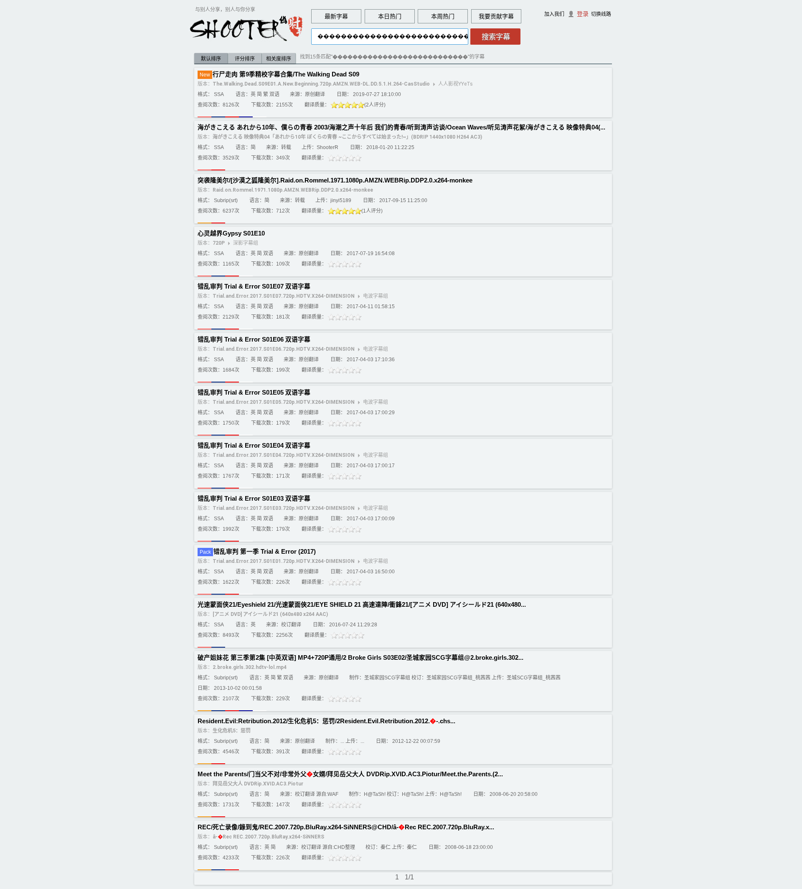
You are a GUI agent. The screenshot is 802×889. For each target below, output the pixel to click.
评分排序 (245, 59)
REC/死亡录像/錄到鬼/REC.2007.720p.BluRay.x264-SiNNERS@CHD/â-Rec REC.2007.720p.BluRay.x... (346, 827)
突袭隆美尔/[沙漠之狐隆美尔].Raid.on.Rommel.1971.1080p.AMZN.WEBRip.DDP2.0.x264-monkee (335, 180)
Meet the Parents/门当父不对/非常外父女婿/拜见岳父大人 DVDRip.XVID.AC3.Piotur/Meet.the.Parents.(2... (350, 774)
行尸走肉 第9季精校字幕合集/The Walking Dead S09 (286, 74)
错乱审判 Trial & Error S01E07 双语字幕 (254, 286)
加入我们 (554, 14)
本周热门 (442, 16)
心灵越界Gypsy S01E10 (231, 233)
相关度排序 (278, 59)
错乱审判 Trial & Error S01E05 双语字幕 (254, 392)
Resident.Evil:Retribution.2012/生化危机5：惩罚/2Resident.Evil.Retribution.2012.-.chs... (326, 721)
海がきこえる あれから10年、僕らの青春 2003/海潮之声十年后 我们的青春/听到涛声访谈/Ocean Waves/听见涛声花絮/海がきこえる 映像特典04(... (401, 127)
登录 (583, 13)
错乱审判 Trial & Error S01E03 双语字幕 (254, 498)
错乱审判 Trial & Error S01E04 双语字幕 (254, 445)
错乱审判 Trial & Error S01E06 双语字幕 (254, 339)
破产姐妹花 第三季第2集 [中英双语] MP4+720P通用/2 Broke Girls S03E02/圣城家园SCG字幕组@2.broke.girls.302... (360, 657)
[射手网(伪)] (246, 28)
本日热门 (389, 16)
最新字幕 (336, 16)
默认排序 (211, 59)
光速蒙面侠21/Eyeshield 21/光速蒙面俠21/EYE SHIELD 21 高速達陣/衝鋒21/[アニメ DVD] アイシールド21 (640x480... (362, 604)
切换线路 (601, 14)
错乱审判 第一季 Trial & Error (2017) (264, 551)
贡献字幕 (502, 16)
